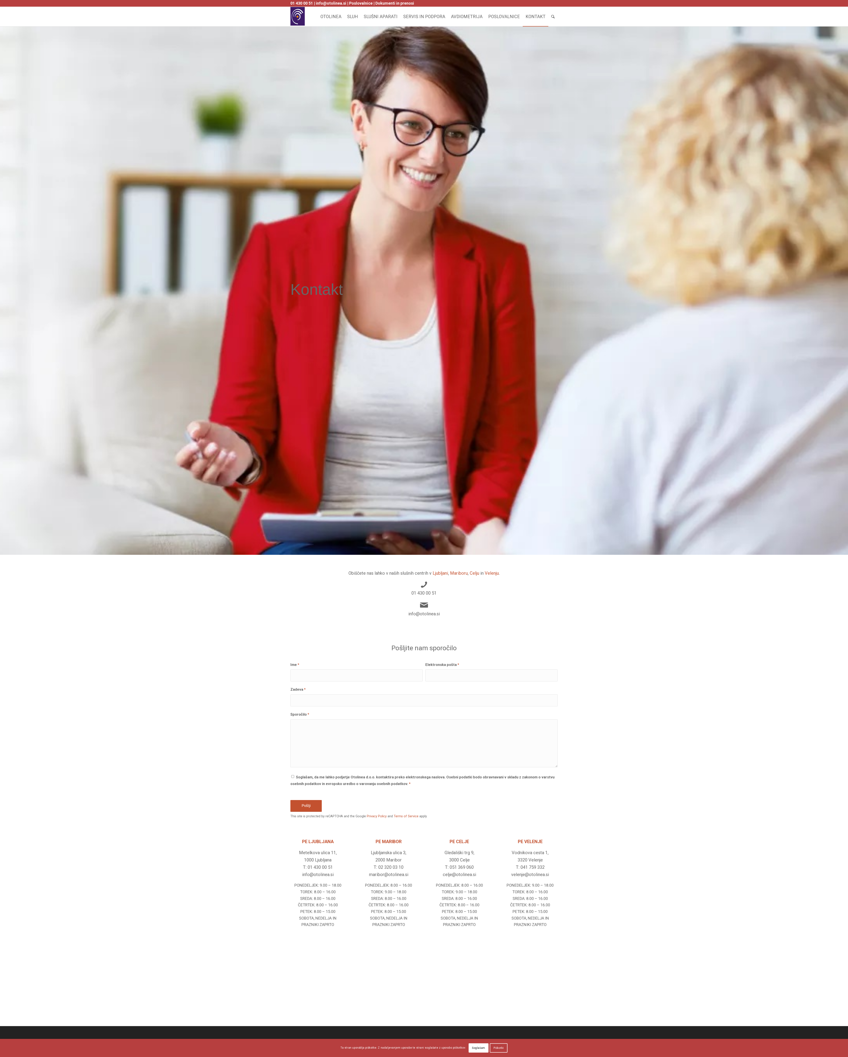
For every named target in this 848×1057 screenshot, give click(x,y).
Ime (294, 665)
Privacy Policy (377, 816)
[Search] (553, 16)
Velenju (492, 573)
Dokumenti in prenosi (394, 3)
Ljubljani (440, 573)
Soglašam (478, 1047)
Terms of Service (406, 816)
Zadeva (298, 689)
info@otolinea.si (331, 3)
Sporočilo (299, 714)
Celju (474, 573)
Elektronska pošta (442, 665)
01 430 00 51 (301, 3)
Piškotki (499, 1047)
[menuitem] (331, 16)
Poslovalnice (361, 3)
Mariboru (459, 573)
